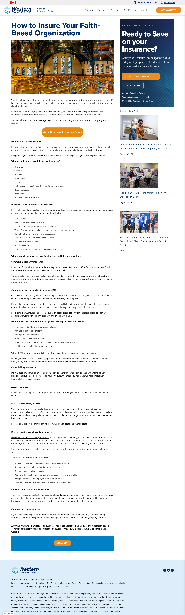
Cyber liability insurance (73, 375)
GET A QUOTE (62, 543)
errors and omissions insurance (60, 409)
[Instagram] (172, 570)
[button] (169, 595)
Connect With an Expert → (140, 76)
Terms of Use (84, 583)
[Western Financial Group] (29, 13)
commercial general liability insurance (63, 304)
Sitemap (68, 586)
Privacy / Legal (17, 583)
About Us (145, 10)
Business (102, 10)
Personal (89, 10)
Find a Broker (144, 2)
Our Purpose (130, 10)
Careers (59, 586)
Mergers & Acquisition (44, 586)
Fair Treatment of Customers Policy (62, 583)
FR (156, 2)
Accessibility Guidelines (35, 583)
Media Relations (26, 586)
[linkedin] (168, 570)
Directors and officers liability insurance (30, 437)
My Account (169, 2)
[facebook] (164, 570)
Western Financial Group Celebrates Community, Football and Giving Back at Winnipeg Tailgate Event (145, 241)
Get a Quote (168, 10)
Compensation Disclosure (102, 583)
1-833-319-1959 (133, 85)
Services (115, 10)
